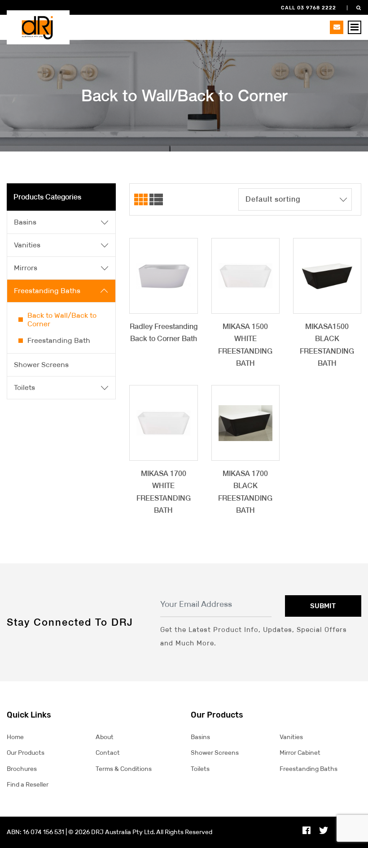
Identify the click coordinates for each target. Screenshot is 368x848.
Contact (108, 753)
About (105, 737)
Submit (323, 606)
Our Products (25, 753)
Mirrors (25, 268)
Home (15, 737)
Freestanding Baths (47, 290)
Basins (25, 222)
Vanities (27, 245)
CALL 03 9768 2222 (308, 8)
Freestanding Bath (58, 340)
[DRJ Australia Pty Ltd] (38, 27)
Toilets (24, 387)
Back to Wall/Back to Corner (61, 319)
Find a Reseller (27, 784)
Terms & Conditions (124, 769)
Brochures (22, 769)
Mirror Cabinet (300, 753)
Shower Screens (41, 364)
